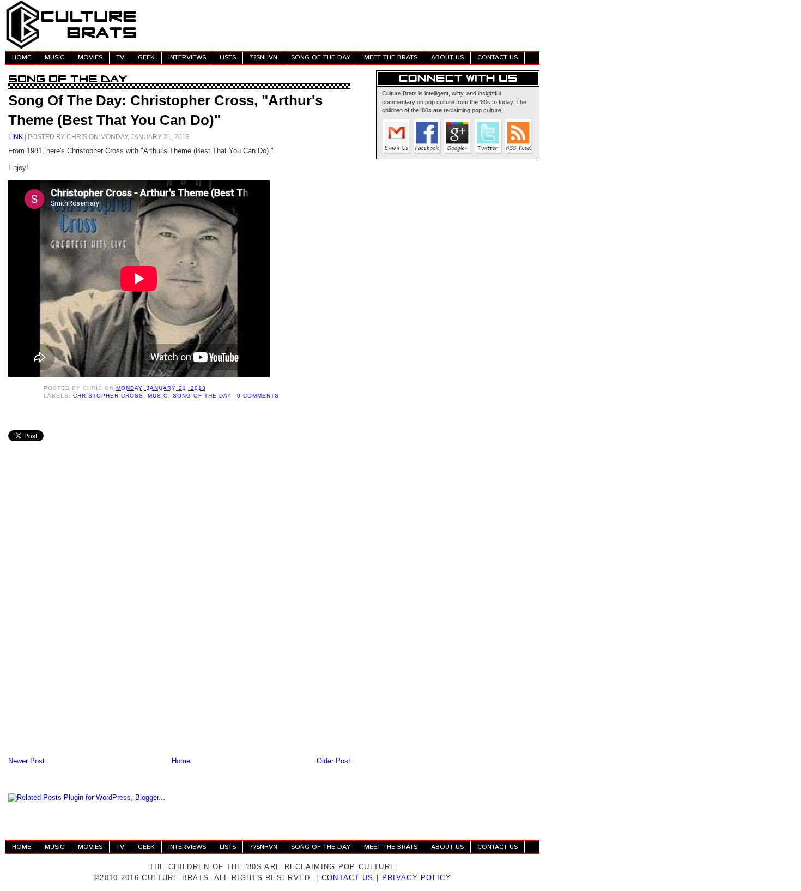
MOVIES (90, 57)
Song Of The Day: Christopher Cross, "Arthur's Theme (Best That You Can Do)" (165, 110)
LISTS (228, 57)
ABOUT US (447, 57)
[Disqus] (179, 611)
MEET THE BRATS (390, 57)
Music (158, 396)
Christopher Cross (108, 396)
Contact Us (347, 878)
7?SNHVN (263, 57)
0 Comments (258, 396)
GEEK (146, 57)
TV (120, 57)
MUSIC (54, 57)
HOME (21, 57)
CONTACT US (497, 57)
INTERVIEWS (187, 57)
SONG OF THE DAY (320, 57)
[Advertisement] (341, 24)
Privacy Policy (416, 878)
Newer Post (26, 761)
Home (181, 761)
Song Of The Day (202, 396)
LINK (15, 136)
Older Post (333, 761)
